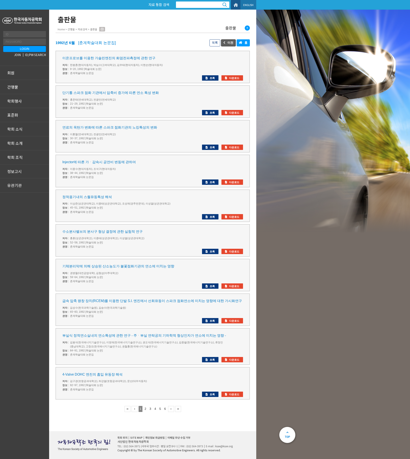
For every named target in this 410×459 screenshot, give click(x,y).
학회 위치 (122, 437)
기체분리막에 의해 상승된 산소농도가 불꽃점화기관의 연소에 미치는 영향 (118, 266)
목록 (215, 42)
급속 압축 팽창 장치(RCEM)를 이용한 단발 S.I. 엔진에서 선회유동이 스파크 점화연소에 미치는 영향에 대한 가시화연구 (152, 301)
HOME (235, 5)
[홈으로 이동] (22, 21)
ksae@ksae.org (224, 446)
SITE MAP (136, 437)
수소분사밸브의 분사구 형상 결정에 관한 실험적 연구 (102, 231)
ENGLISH (248, 5)
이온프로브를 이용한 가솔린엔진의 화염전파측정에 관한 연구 (108, 58)
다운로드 (234, 78)
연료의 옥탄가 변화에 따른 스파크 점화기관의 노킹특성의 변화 (109, 127)
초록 (212, 78)
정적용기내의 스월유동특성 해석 (87, 197)
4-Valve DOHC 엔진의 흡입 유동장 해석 (92, 374)
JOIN (17, 55)
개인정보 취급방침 (155, 437)
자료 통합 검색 (158, 4)
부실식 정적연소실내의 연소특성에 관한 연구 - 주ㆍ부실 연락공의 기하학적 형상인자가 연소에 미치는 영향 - (144, 335)
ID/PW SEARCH (35, 55)
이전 (230, 42)
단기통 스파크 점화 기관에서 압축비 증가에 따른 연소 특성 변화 (110, 93)
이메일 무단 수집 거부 (178, 437)
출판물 (230, 28)
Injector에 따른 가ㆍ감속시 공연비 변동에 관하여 (99, 162)
